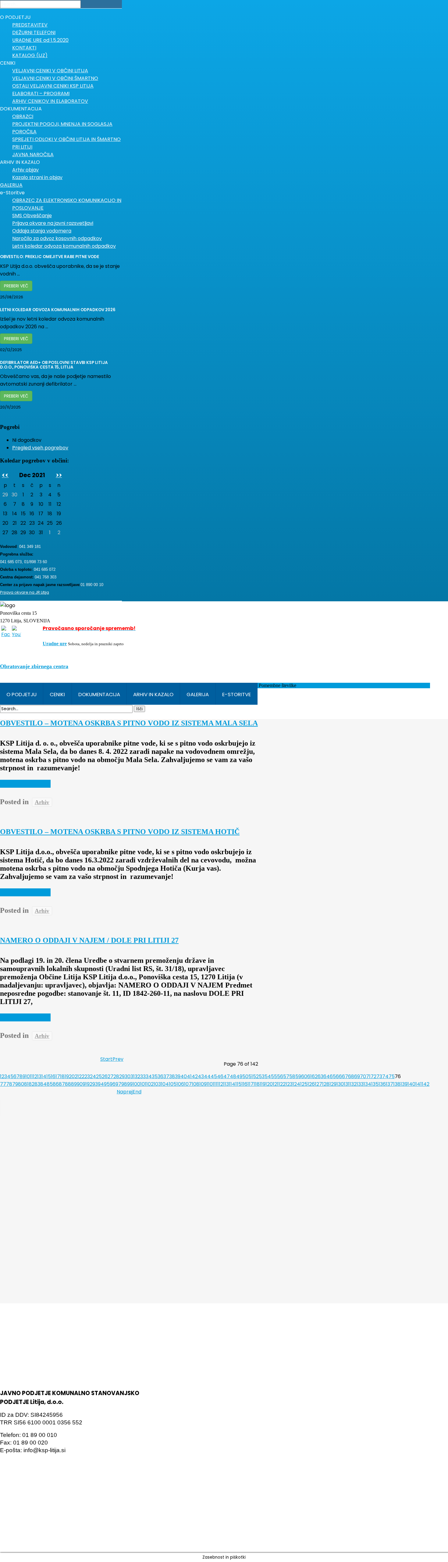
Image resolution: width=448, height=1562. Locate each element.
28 (116, 1076)
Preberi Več (16, 286)
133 (360, 1084)
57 (286, 1076)
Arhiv (42, 802)
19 (67, 1076)
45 (214, 1076)
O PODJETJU (21, 694)
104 (165, 1084)
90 (80, 1084)
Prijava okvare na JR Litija (24, 592)
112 (220, 1084)
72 (373, 1076)
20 (72, 1076)
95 (107, 1084)
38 (172, 1076)
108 (195, 1084)
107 (188, 1084)
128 (325, 1084)
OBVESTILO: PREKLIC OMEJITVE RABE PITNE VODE (49, 257)
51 (250, 1076)
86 (56, 1084)
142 (425, 1084)
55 (274, 1076)
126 (311, 1084)
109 (203, 1084)
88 (68, 1084)
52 (256, 1076)
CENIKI (57, 694)
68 (351, 1076)
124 (296, 1084)
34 (149, 1076)
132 (353, 1084)
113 (226, 1084)
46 (220, 1076)
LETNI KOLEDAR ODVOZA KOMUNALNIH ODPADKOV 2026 (58, 310)
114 (232, 1084)
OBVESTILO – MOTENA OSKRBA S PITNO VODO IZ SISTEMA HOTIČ (120, 832)
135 (375, 1084)
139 (403, 1084)
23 (87, 1076)
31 (132, 1076)
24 (93, 1076)
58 (292, 1076)
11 (31, 1076)
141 (418, 1084)
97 (118, 1084)
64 (326, 1076)
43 (201, 1076)
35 (155, 1076)
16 (53, 1076)
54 (268, 1076)
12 (35, 1076)
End (137, 1091)
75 (392, 1076)
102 (150, 1084)
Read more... (25, 784)
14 (43, 1076)
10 (27, 1076)
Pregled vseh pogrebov (40, 447)
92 (89, 1084)
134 (367, 1084)
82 (31, 1084)
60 (304, 1076)
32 (137, 1076)
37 (166, 1076)
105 (172, 1084)
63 (320, 1076)
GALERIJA (198, 694)
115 (238, 1084)
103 (157, 1084)
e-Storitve (236, 694)
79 (15, 1084)
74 (385, 1076)
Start (106, 1059)
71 (368, 1076)
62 (315, 1076)
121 (276, 1084)
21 (77, 1076)
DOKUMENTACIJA (99, 694)
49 (239, 1076)
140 (411, 1084)
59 (298, 1076)
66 (339, 1076)
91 (85, 1084)
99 (130, 1084)
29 (122, 1076)
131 (347, 1084)
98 (124, 1084)
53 (262, 1076)
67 (345, 1076)
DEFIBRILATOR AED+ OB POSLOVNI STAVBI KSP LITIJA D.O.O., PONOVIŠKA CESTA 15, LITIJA (54, 365)
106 (180, 1084)
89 (74, 1084)
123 (289, 1084)
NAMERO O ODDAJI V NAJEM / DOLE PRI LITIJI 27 (89, 940)
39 (177, 1076)
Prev (117, 1059)
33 (143, 1076)
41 (189, 1076)
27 (110, 1076)
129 (332, 1084)
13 (39, 1076)
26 (105, 1076)
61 (309, 1076)
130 (340, 1084)
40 (183, 1076)
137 (389, 1084)
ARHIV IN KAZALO (153, 694)
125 (304, 1084)
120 (269, 1084)
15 (48, 1076)
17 (57, 1076)
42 (195, 1076)
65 (333, 1076)
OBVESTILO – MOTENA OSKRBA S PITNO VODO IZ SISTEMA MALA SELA (129, 723)
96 (113, 1084)
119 (262, 1084)
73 (379, 1076)
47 (226, 1076)
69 (357, 1076)
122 (282, 1084)
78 (9, 1084)
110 (210, 1084)
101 (143, 1084)
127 (318, 1084)
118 (257, 1084)
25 (99, 1076)
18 (62, 1076)
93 (95, 1084)
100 (136, 1084)
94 (101, 1084)
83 (37, 1084)
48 (233, 1076)
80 (21, 1084)
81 (26, 1084)
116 (244, 1084)
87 (62, 1084)
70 (363, 1076)
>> (59, 475)
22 (81, 1076)
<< (5, 475)
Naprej (125, 1091)
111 (215, 1084)
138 (396, 1084)
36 (160, 1076)
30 (127, 1076)
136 (382, 1084)
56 (280, 1076)
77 (3, 1084)
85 (50, 1084)
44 (207, 1076)
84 (43, 1084)
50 (245, 1076)
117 (250, 1084)
